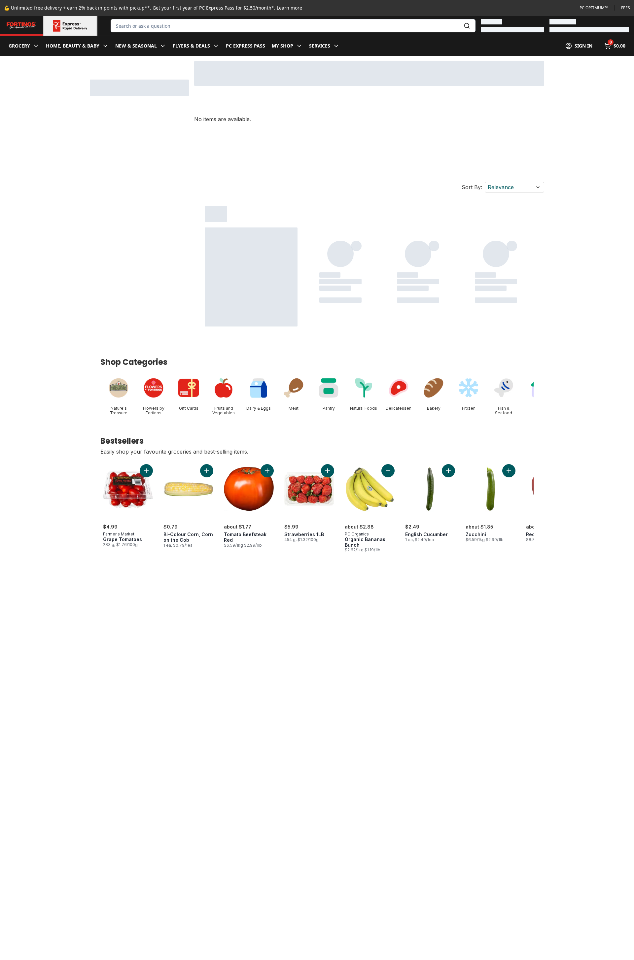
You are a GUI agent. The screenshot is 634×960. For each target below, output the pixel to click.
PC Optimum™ (594, 8)
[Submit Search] (467, 25)
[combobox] (293, 25)
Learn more (289, 8)
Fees (625, 8)
